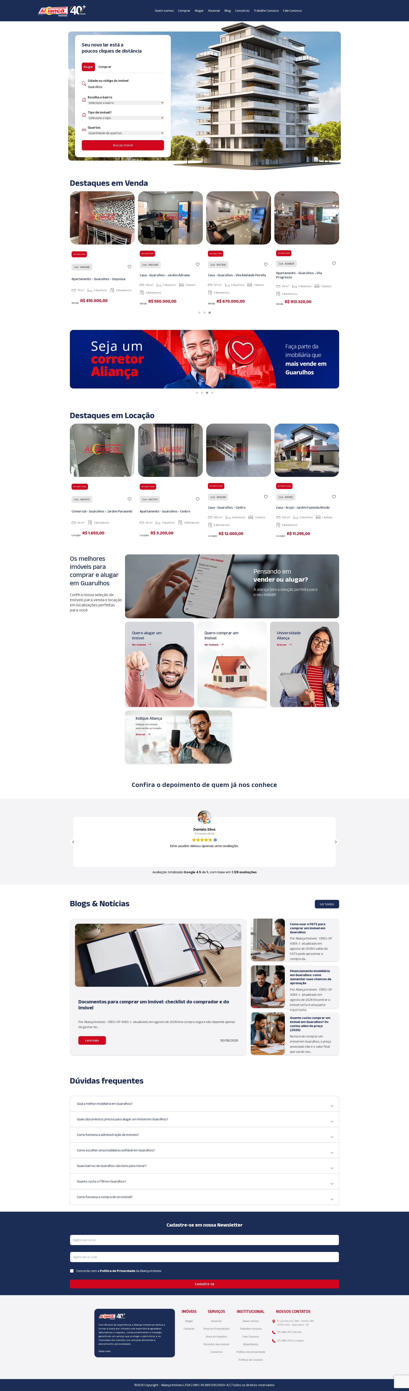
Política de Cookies (251, 1359)
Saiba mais (105, 1351)
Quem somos (164, 10)
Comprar (184, 10)
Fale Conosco (292, 10)
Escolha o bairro (100, 97)
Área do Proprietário (216, 1328)
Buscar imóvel (123, 145)
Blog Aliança (250, 1344)
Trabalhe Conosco (266, 10)
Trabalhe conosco (251, 1328)
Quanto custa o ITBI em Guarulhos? (101, 1181)
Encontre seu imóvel (216, 1344)
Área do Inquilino (216, 1336)
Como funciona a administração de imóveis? (108, 1134)
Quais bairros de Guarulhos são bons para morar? (112, 1166)
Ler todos (327, 904)
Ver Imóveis (139, 644)
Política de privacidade (250, 1352)
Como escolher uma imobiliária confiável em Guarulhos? (116, 1150)
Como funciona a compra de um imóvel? (104, 1197)
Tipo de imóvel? (100, 112)
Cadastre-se (204, 1284)
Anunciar (214, 10)
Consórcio (242, 10)
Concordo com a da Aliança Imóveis (118, 1271)
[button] (199, 313)
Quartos (94, 127)
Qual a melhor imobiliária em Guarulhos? (104, 1103)
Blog (228, 10)
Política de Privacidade (118, 1271)
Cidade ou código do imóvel (108, 80)
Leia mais (92, 1040)
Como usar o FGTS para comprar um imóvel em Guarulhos (307, 928)
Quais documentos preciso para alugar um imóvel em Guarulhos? (122, 1119)
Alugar (199, 10)
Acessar (282, 644)
